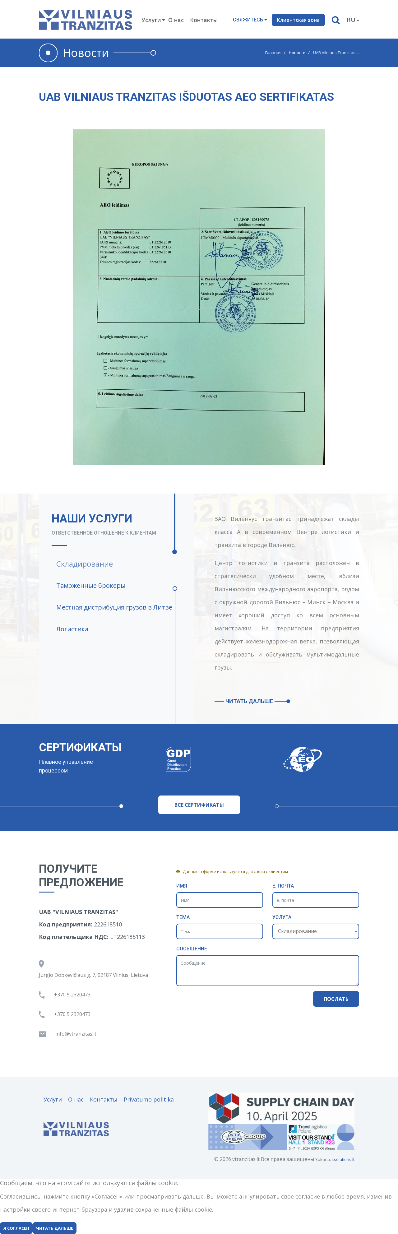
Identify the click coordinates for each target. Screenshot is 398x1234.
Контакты (204, 20)
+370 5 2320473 (72, 994)
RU (351, 20)
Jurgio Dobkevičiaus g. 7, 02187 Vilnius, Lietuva (93, 975)
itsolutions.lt (343, 1159)
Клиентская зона (298, 19)
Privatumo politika (149, 1099)
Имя (181, 886)
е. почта (283, 886)
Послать (336, 998)
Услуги (53, 1099)
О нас (176, 20)
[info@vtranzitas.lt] (78, 1033)
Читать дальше (249, 701)
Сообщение (191, 949)
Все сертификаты (199, 804)
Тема (183, 917)
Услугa (281, 917)
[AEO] (210, 759)
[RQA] (334, 759)
